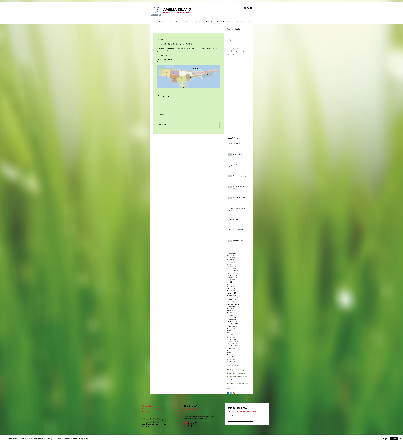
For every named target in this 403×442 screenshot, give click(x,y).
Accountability (239, 370)
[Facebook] (251, 8)
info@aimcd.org (193, 426)
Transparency (231, 383)
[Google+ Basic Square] (234, 393)
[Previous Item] (230, 39)
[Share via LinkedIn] (168, 96)
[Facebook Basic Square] (228, 393)
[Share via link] (174, 96)
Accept (394, 439)
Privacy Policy (83, 439)
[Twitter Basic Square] (231, 393)
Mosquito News (231, 376)
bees (246, 383)
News (228, 380)
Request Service (236, 380)
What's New (240, 383)
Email (230, 416)
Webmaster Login (147, 406)
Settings (384, 439)
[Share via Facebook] (158, 96)
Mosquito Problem (242, 376)
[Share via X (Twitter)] (163, 96)
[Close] (400, 438)
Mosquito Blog (231, 373)
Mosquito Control (241, 373)
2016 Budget (230, 370)
